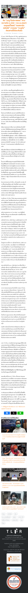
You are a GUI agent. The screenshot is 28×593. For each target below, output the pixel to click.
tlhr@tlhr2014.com (15, 547)
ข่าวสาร (21, 33)
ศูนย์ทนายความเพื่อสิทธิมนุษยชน (16, 543)
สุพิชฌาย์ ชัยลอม (5, 520)
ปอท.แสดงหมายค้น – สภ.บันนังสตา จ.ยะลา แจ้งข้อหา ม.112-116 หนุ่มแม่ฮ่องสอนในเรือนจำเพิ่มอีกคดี (13, 485)
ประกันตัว (10, 514)
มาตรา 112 (21, 517)
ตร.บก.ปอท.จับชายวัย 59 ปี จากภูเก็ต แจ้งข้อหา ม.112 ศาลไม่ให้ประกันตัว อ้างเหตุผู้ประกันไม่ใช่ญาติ (14, 437)
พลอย (14, 517)
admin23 (16, 33)
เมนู (21, 520)
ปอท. (16, 514)
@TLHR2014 (16, 545)
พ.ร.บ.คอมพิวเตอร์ (6, 517)
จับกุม (3, 514)
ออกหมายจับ (15, 520)
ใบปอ (3, 523)
